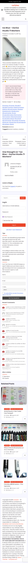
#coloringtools (21, 122)
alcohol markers (13, 129)
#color (14, 113)
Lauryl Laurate (15, 330)
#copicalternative (8, 115)
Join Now (9, 229)
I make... (4, 287)
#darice (4, 109)
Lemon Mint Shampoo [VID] (18, 307)
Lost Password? (17, 229)
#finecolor (5, 122)
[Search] (25, 19)
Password (5, 212)
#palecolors (15, 111)
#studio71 (18, 106)
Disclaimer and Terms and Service (12, 524)
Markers (11, 127)
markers (21, 129)
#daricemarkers (19, 107)
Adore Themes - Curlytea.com (11, 558)
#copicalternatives (8, 119)
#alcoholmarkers (16, 117)
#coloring (22, 120)
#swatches (12, 122)
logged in (13, 186)
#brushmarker (7, 113)
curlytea (15, 5)
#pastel (20, 109)
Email (3, 281)
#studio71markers (7, 107)
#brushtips (15, 120)
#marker (12, 106)
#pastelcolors (6, 111)
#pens (12, 124)
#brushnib (18, 119)
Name (4, 274)
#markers (5, 106)
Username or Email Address (10, 206)
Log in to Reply (9, 175)
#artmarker (17, 115)
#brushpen (5, 124)
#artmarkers (6, 117)
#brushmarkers (12, 109)
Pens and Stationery (16, 409)
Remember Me (8, 220)
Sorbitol (13, 318)
